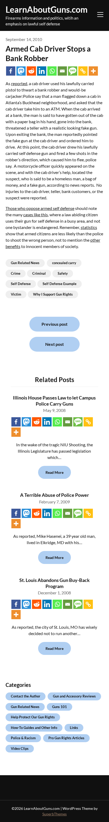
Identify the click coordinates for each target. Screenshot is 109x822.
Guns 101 (59, 707)
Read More (54, 472)
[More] (93, 71)
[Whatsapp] (52, 71)
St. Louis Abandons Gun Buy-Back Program (54, 583)
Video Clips (20, 748)
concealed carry (64, 263)
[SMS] (72, 71)
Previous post (54, 324)
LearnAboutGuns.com (47, 9)
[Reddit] (31, 71)
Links (74, 727)
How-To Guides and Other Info (34, 727)
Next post (54, 344)
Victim (16, 294)
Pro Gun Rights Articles (66, 738)
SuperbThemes (54, 814)
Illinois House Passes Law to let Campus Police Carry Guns (54, 401)
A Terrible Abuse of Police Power (54, 495)
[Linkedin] (41, 71)
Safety (63, 273)
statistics (89, 227)
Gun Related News (25, 263)
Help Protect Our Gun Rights (33, 717)
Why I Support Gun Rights (53, 294)
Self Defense (21, 284)
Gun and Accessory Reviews (74, 696)
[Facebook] (10, 71)
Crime (15, 273)
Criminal (39, 273)
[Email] (62, 71)
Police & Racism (23, 738)
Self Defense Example (59, 284)
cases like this (35, 214)
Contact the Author (25, 696)
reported (19, 83)
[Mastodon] (21, 71)
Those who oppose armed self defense (40, 208)
